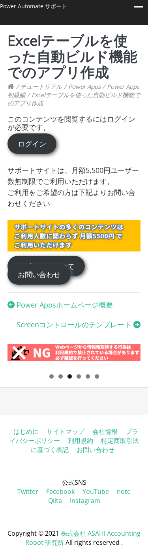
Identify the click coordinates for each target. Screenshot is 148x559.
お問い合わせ (39, 274)
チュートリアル (41, 86)
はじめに (26, 431)
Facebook (60, 491)
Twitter (27, 491)
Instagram (85, 500)
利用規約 (80, 440)
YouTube (95, 491)
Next (131, 356)
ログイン (32, 143)
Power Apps (84, 86)
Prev (17, 356)
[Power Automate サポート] (10, 86)
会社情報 (105, 431)
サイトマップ (65, 431)
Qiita (55, 500)
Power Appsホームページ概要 (64, 305)
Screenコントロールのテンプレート (75, 324)
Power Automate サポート (33, 6)
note (124, 491)
